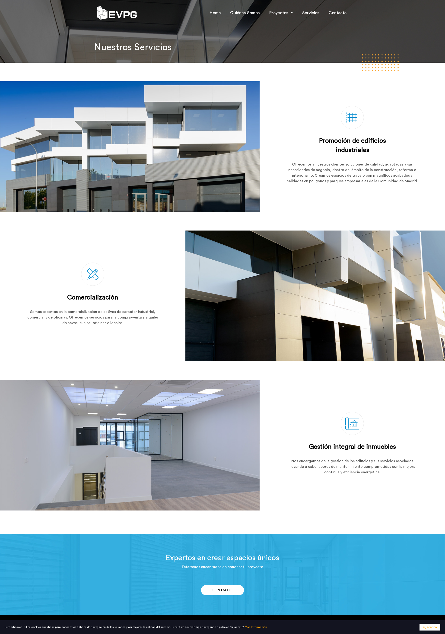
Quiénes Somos (245, 13)
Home (215, 13)
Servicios (310, 13)
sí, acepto (430, 627)
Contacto (337, 13)
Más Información (256, 627)
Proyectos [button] (279, 13)
